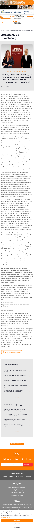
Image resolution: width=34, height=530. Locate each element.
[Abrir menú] (2, 22)
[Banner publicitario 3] (17, 12)
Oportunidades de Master (17, 492)
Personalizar (17, 527)
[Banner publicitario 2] (17, 7)
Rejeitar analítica (17, 524)
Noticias (7, 30)
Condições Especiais (17, 495)
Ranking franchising (17, 490)
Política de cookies (5, 517)
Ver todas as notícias (16, 443)
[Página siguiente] (18, 398)
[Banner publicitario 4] (17, 16)
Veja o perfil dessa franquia (12, 352)
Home (2, 30)
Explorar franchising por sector (17, 487)
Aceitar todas (17, 520)
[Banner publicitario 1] (17, 2)
